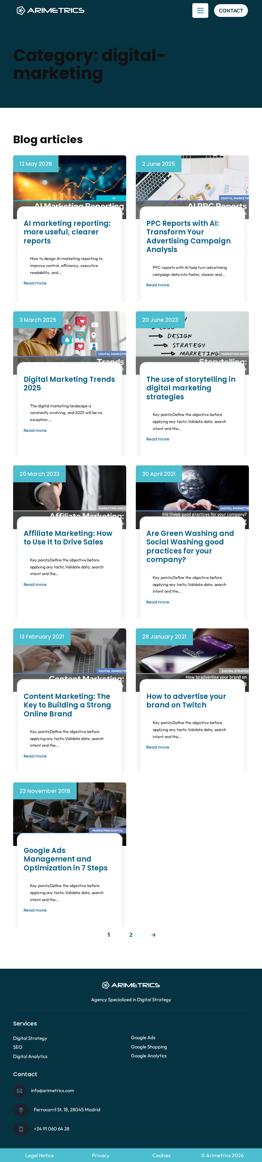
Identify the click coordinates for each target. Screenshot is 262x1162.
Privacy (100, 1155)
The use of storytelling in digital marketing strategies (190, 388)
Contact (231, 10)
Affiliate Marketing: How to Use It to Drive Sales (68, 538)
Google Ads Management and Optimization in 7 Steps (66, 859)
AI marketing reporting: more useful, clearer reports (67, 232)
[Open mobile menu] (200, 10)
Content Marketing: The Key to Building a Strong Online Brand (67, 705)
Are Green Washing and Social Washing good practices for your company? (190, 547)
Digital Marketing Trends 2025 (69, 383)
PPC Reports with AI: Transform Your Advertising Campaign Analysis (188, 236)
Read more (35, 283)
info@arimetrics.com (52, 1090)
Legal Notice (39, 1155)
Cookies (161, 1155)
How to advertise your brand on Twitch (186, 701)
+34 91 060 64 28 (51, 1129)
